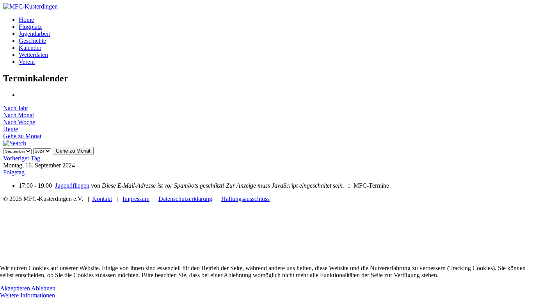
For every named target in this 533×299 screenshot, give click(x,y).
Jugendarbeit (34, 33)
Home (26, 19)
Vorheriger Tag (21, 158)
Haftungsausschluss (245, 198)
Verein (27, 61)
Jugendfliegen (72, 185)
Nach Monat (18, 115)
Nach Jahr (15, 108)
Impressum (136, 198)
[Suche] (14, 143)
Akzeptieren (15, 288)
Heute (10, 129)
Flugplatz (30, 26)
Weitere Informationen (27, 295)
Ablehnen (43, 288)
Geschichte (32, 40)
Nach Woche (19, 122)
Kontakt (102, 198)
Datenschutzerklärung (185, 198)
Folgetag (14, 172)
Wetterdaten (33, 54)
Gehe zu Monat (22, 136)
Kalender (30, 47)
